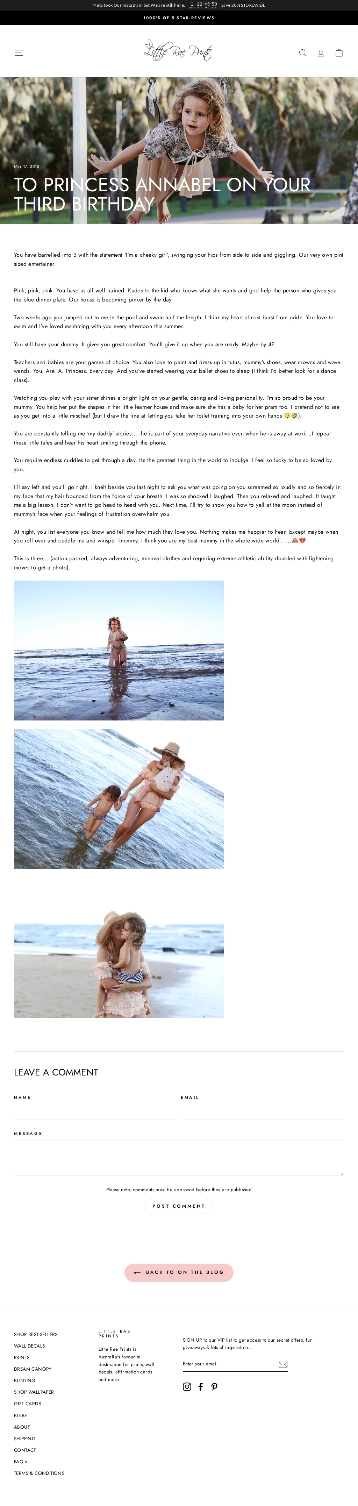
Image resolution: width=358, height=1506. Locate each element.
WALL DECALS (29, 1345)
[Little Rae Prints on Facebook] (200, 1387)
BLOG (20, 1415)
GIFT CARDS (27, 1403)
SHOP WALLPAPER (34, 1391)
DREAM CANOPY (33, 1368)
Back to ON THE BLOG (183, 1272)
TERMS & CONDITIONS (39, 1473)
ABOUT (22, 1426)
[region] (179, 5)
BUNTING (25, 1380)
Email (190, 1097)
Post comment (179, 1206)
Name (22, 1097)
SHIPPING (25, 1438)
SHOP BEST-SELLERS (36, 1334)
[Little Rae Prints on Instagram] (187, 1387)
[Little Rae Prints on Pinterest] (214, 1387)
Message (28, 1133)
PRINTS (21, 1357)
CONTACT (25, 1450)
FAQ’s (20, 1461)
